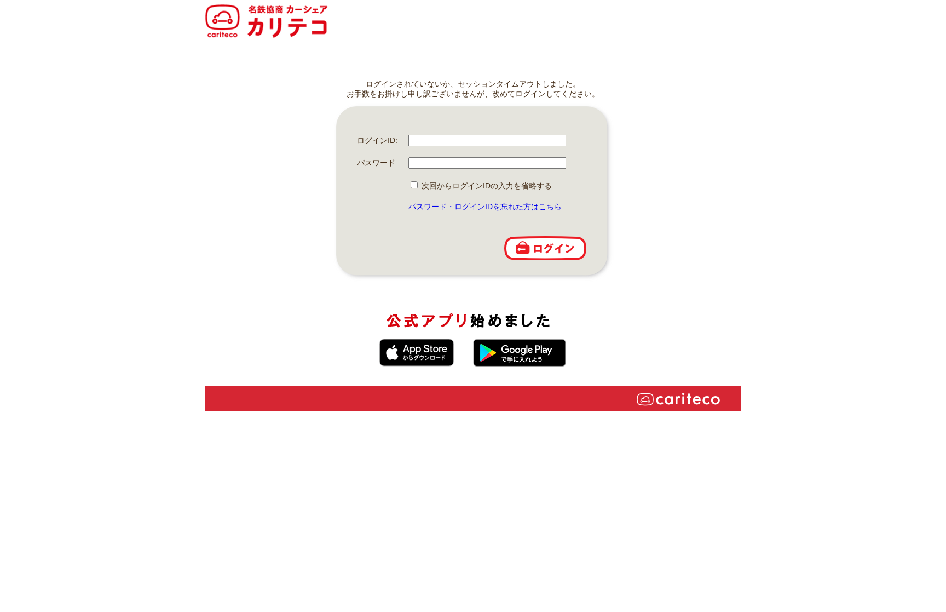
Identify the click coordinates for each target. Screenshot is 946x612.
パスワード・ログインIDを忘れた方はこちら (485, 206)
